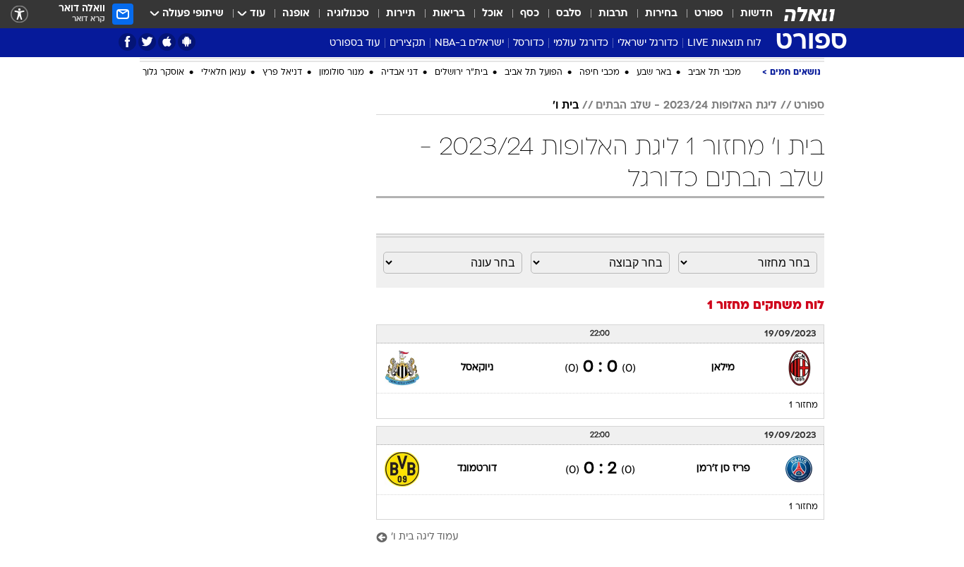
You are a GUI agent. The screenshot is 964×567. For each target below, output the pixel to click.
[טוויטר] (147, 42)
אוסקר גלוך (163, 72)
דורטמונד (477, 468)
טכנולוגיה (348, 13)
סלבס (569, 13)
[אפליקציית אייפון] (167, 42)
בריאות (449, 13)
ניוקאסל (477, 367)
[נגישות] (19, 14)
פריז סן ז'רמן (723, 468)
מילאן (723, 367)
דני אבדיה (399, 72)
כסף (529, 13)
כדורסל (528, 43)
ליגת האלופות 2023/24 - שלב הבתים (686, 105)
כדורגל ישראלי (647, 43)
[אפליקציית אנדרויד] (186, 42)
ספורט (708, 13)
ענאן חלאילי (223, 72)
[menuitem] (748, 14)
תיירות (401, 13)
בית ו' (566, 105)
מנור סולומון (341, 72)
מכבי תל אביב (714, 72)
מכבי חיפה (599, 72)
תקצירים (408, 43)
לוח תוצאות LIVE (724, 43)
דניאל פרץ (282, 72)
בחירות (661, 13)
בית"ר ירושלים (461, 72)
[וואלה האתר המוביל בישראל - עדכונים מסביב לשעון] (809, 14)
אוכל (492, 13)
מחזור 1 (803, 405)
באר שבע (654, 72)
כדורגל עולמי (580, 43)
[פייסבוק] (127, 42)
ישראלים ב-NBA (469, 43)
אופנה (296, 13)
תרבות (613, 13)
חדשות (756, 13)
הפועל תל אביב (533, 72)
